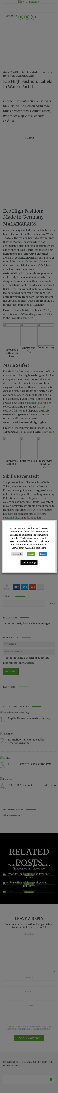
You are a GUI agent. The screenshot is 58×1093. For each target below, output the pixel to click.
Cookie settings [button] (29, 562)
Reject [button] (42, 554)
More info (17, 554)
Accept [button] (31, 554)
